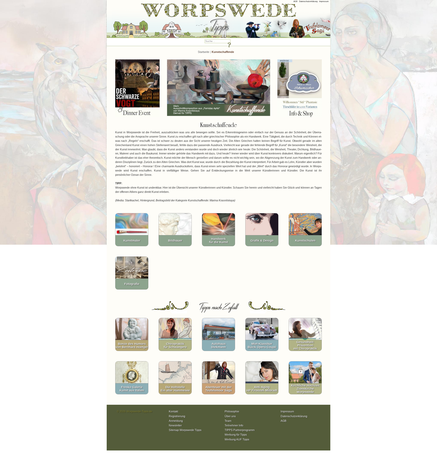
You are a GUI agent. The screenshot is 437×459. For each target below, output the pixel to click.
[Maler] (206, 22)
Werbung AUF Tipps (237, 439)
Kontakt (173, 411)
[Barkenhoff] (159, 22)
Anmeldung (176, 420)
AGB (295, 1)
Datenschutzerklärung (308, 1)
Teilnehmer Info (234, 425)
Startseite (203, 52)
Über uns (230, 416)
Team (228, 420)
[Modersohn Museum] (117, 22)
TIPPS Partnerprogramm (240, 430)
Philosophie (232, 411)
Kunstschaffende (223, 52)
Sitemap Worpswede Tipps (185, 430)
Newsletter (175, 425)
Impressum (324, 1)
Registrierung (177, 416)
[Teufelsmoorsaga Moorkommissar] (252, 22)
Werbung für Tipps (236, 434)
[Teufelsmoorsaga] (306, 22)
